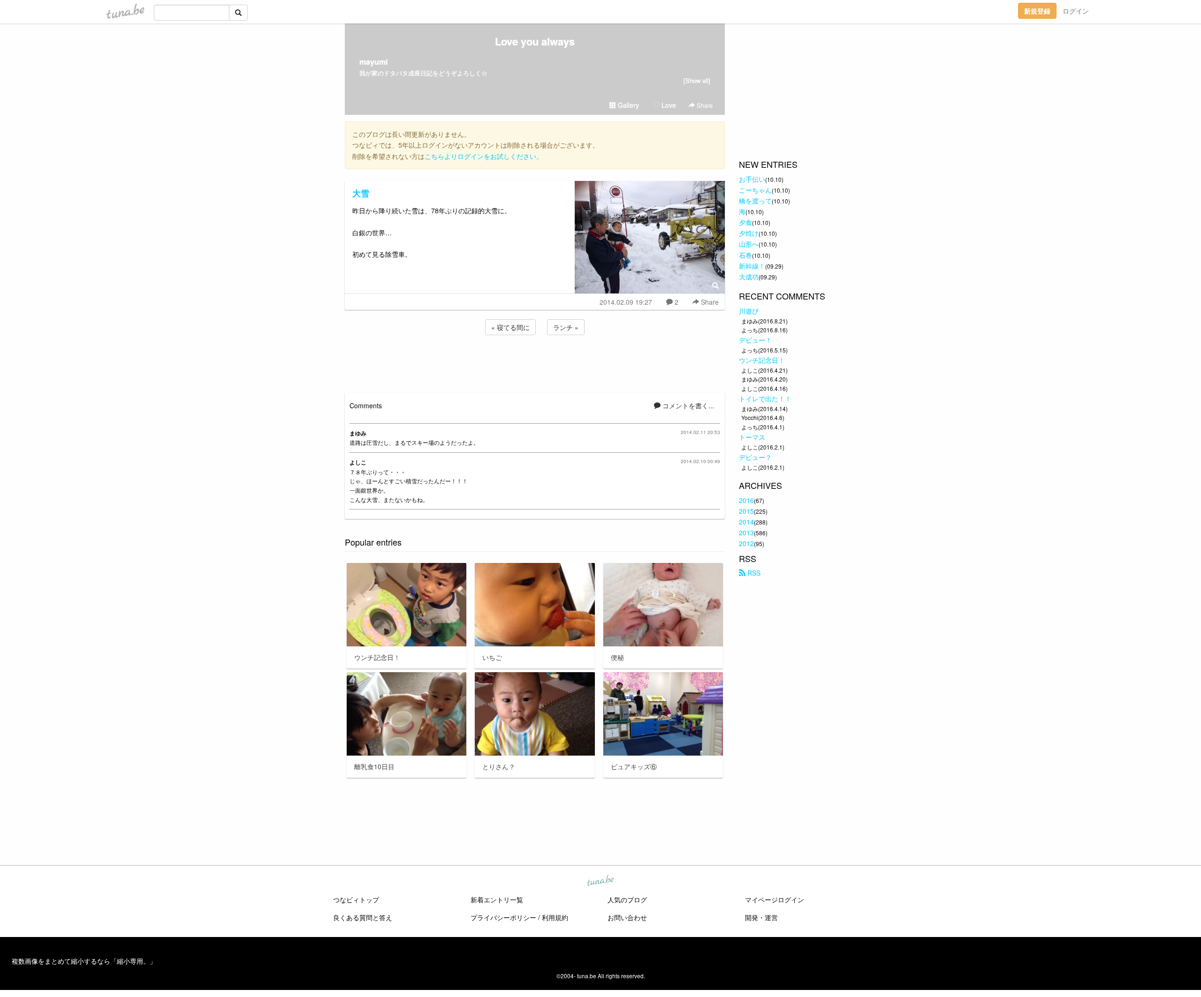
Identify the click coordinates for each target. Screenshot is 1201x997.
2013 (746, 532)
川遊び (749, 310)
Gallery (627, 105)
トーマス (752, 437)
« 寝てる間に (510, 327)
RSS (752, 572)
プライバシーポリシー (503, 917)
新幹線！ (752, 265)
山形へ (749, 243)
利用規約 (555, 917)
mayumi (373, 61)
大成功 (749, 276)
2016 (746, 500)
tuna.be (600, 881)
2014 (746, 521)
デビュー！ (755, 340)
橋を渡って (755, 200)
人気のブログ (627, 899)
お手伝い (752, 179)
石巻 (745, 255)
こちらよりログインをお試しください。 (484, 156)
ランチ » (565, 327)
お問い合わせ (627, 917)
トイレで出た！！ (765, 398)
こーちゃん (755, 190)
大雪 (360, 193)
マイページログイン (774, 899)
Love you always (535, 41)
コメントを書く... (687, 405)
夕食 (745, 222)
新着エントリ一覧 (497, 899)
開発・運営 (761, 917)
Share (704, 105)
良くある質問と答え (362, 917)
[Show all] (697, 80)
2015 (746, 511)
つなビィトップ (356, 899)
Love (668, 105)
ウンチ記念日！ (762, 360)
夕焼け (749, 233)
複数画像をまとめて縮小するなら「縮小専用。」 (84, 961)
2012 (746, 543)
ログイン (1076, 10)
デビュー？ (755, 457)
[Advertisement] (535, 362)
